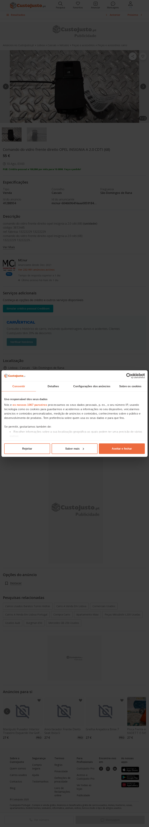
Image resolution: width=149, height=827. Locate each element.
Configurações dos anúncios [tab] (91, 386)
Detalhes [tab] (53, 386)
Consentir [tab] (18, 386)
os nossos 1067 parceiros (30, 404)
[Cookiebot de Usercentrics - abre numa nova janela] (129, 376)
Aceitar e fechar (122, 448)
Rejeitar (27, 448)
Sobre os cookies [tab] (130, 386)
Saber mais (72, 448)
